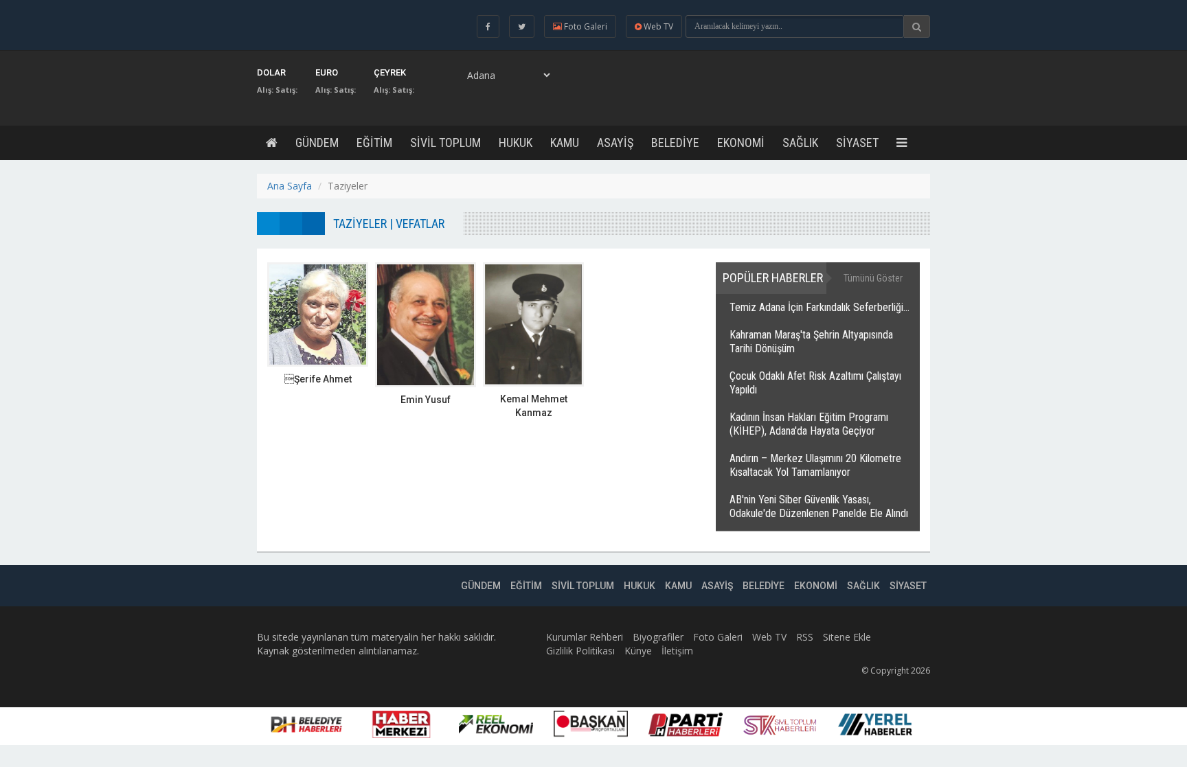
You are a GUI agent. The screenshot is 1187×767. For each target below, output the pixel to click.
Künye (638, 650)
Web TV (769, 636)
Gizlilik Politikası (580, 650)
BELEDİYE (675, 142)
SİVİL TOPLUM (445, 142)
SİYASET (857, 142)
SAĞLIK (800, 142)
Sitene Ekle (847, 636)
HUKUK (515, 142)
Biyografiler (658, 636)
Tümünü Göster (873, 278)
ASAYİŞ (615, 142)
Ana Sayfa (289, 185)
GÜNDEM (317, 142)
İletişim (677, 650)
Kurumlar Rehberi (584, 636)
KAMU (564, 142)
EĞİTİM (374, 142)
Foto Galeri (718, 636)
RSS (804, 636)
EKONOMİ (741, 142)
